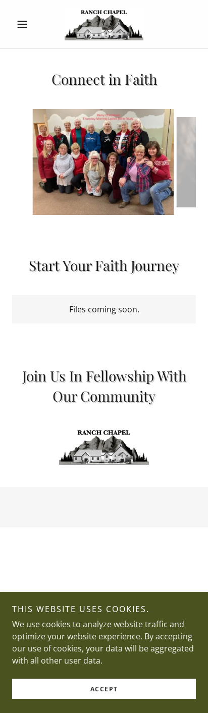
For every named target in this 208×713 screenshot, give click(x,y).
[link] (104, 24)
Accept (104, 689)
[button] (26, 24)
